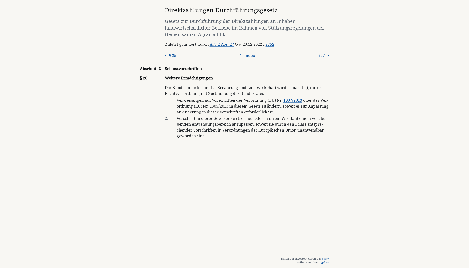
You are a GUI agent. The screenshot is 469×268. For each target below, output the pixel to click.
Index (249, 55)
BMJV (325, 258)
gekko (325, 262)
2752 (270, 44)
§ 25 (172, 55)
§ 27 (321, 55)
